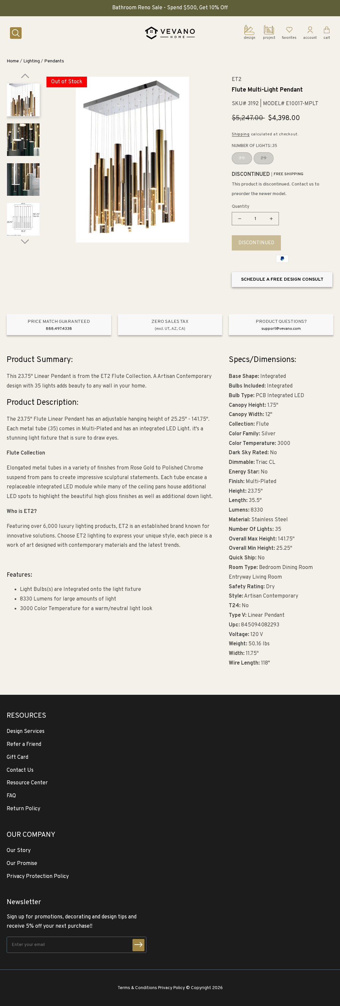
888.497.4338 (59, 328)
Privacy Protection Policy (38, 876)
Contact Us (20, 770)
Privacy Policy (171, 988)
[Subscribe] (138, 945)
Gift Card (17, 757)
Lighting (31, 61)
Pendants (54, 61)
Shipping (241, 134)
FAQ (11, 796)
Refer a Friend (24, 744)
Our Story (19, 850)
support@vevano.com (281, 328)
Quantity (240, 206)
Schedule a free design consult (282, 279)
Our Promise (22, 863)
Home (13, 61)
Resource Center (27, 783)
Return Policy (23, 809)
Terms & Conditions (137, 988)
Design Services (25, 731)
